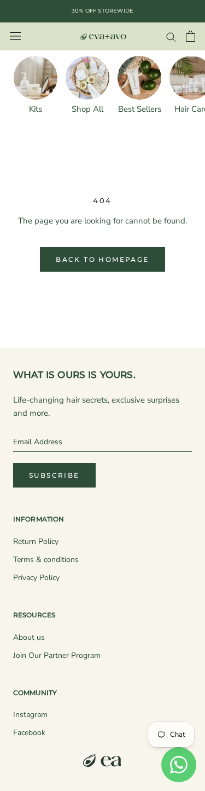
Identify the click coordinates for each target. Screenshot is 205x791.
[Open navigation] (15, 36)
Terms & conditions (46, 559)
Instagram (30, 714)
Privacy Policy (36, 577)
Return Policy (35, 541)
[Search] (171, 36)
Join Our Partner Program (57, 655)
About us (29, 637)
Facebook (29, 732)
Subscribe (54, 475)
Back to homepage (102, 259)
